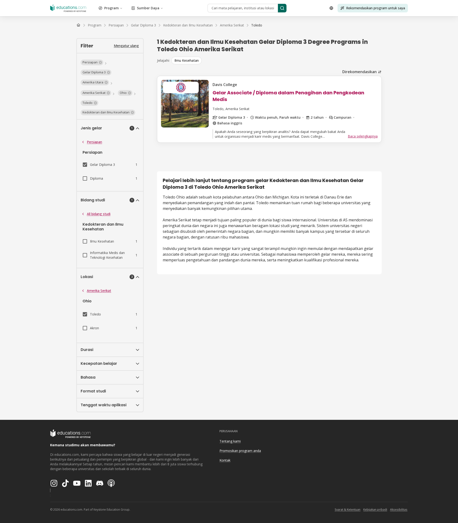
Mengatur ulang (126, 45)
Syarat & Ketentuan (347, 510)
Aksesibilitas (398, 510)
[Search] (282, 8)
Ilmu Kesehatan (186, 60)
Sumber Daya (148, 8)
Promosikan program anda (240, 450)
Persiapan (94, 142)
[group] (276, 60)
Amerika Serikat (99, 290)
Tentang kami (230, 441)
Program (111, 8)
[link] (256, 25)
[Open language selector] (331, 8)
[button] (92, 62)
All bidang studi (98, 214)
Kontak (224, 460)
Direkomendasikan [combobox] (359, 71)
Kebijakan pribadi (375, 510)
